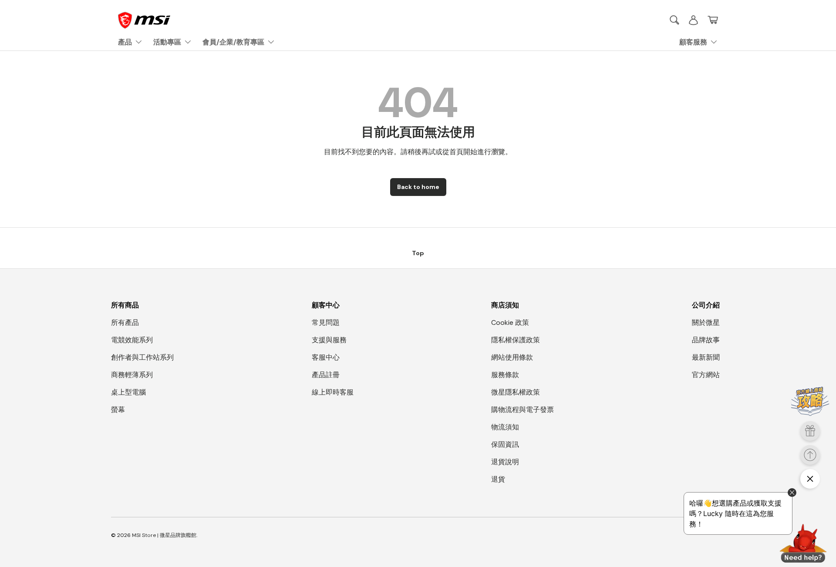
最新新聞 (706, 357)
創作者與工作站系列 (142, 357)
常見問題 (326, 322)
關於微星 (706, 322)
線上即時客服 (333, 392)
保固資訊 (505, 444)
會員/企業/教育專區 (233, 42)
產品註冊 (326, 374)
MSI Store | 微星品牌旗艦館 (164, 535)
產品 (125, 42)
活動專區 (167, 42)
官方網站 (706, 374)
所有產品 (125, 322)
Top (418, 253)
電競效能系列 (132, 339)
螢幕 (118, 409)
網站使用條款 (512, 357)
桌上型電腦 (128, 392)
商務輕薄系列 (132, 374)
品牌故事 (706, 339)
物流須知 (505, 427)
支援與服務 (329, 339)
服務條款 (505, 374)
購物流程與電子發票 (522, 409)
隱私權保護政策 (515, 339)
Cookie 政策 (510, 322)
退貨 (498, 479)
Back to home (418, 187)
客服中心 (326, 357)
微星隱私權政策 (515, 392)
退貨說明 (505, 461)
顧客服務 (693, 42)
